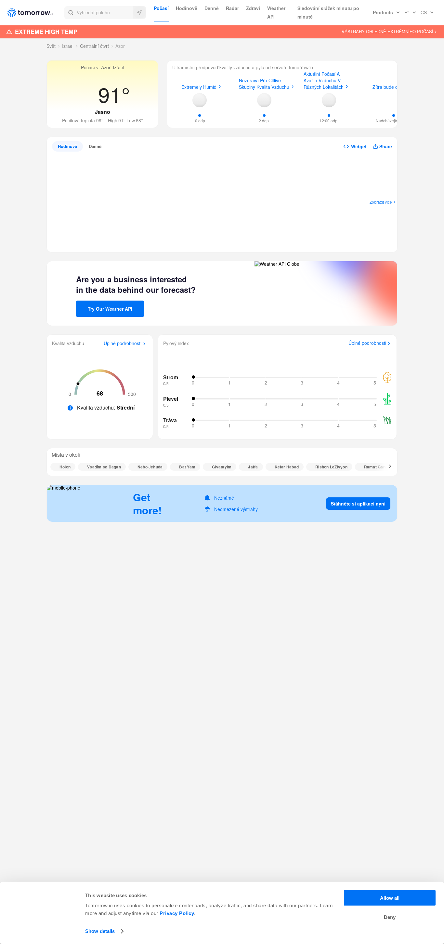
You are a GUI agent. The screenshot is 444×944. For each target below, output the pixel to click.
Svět (51, 46)
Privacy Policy (177, 913)
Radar (232, 8)
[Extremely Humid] (199, 100)
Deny (390, 917)
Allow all (389, 898)
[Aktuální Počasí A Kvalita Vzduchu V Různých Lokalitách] (329, 100)
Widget (359, 146)
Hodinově (186, 8)
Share (385, 146)
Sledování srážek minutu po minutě (328, 12)
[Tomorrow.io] (35, 12)
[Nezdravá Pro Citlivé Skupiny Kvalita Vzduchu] (264, 100)
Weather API (276, 12)
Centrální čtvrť (94, 46)
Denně (211, 8)
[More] (386, 467)
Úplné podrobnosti (122, 343)
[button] (105, 12)
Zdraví (253, 8)
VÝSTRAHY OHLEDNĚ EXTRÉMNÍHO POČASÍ (387, 31)
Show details (100, 931)
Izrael (67, 46)
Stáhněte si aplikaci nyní (358, 503)
